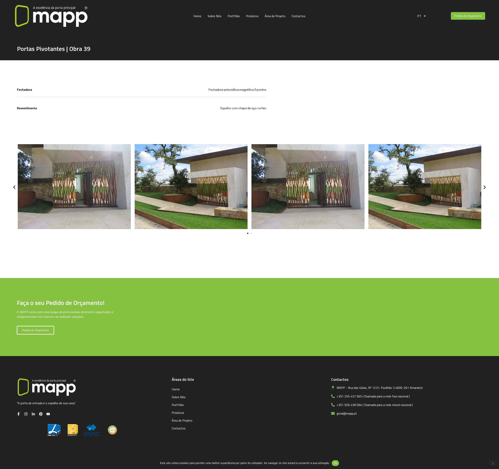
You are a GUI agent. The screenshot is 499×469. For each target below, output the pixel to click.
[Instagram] (26, 414)
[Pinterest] (40, 414)
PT (419, 16)
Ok (335, 463)
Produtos (252, 16)
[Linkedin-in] (33, 414)
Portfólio (234, 16)
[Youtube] (48, 414)
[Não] (492, 463)
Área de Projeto (275, 16)
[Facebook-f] (18, 414)
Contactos (298, 16)
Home (197, 16)
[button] (14, 187)
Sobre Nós (214, 16)
